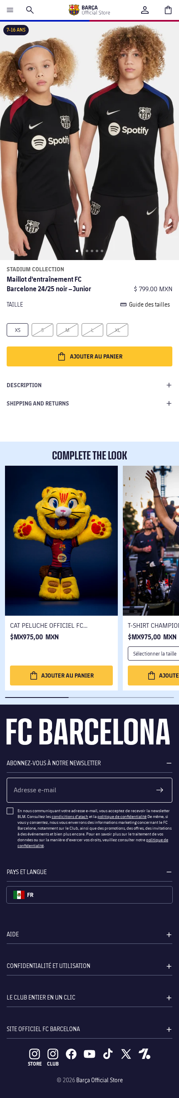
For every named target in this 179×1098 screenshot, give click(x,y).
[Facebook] (71, 1054)
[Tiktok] (107, 1054)
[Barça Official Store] (89, 10)
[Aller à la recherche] (30, 10)
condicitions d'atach (70, 816)
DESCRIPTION (24, 384)
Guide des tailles (149, 304)
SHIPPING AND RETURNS (38, 403)
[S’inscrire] (160, 790)
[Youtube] (89, 1054)
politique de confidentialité (122, 816)
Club (53, 1064)
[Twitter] (126, 1054)
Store (35, 1064)
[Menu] (10, 10)
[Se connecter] (145, 10)
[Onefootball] (144, 1054)
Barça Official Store (99, 1079)
